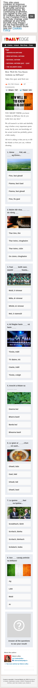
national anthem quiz (15, 63)
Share (13, 90)
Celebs (10, 45)
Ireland (16, 45)
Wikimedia (25, 402)
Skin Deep (23, 45)
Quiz (27, 63)
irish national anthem (15, 56)
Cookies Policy (12, 29)
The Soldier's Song (14, 67)
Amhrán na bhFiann (14, 52)
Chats (31, 45)
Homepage (5, 45)
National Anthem (13, 60)
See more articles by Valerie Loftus (17, 664)
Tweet (27, 90)
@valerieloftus (18, 658)
